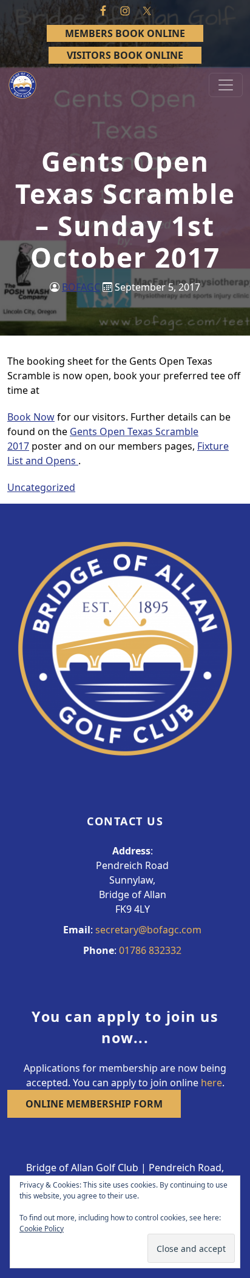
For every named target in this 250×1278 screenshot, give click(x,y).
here (211, 1082)
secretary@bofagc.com (148, 929)
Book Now (31, 417)
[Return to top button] (226, 481)
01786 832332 (150, 950)
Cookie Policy (41, 1228)
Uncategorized (41, 487)
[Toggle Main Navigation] (226, 85)
